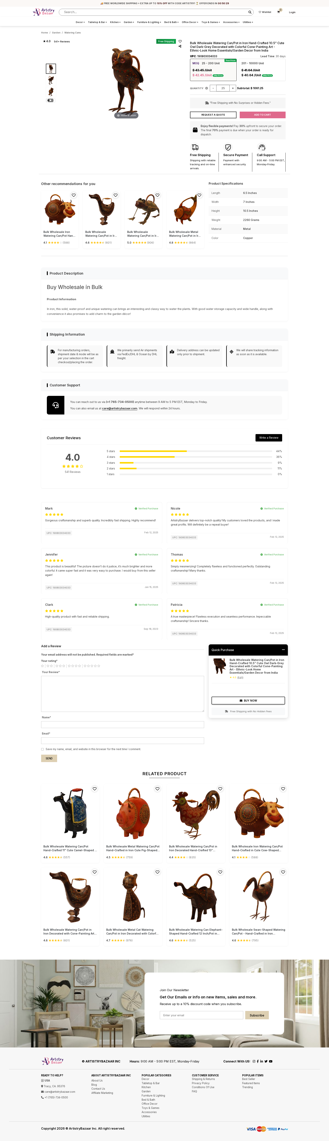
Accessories (231, 22)
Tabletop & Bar (97, 22)
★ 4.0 (46, 41)
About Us (97, 1080)
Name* (46, 717)
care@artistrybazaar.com (119, 408)
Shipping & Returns (203, 1079)
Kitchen (115, 22)
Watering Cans (72, 32)
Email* (46, 733)
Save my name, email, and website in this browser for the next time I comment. (93, 749)
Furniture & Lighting (149, 22)
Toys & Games (210, 22)
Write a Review (268, 437)
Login (292, 12)
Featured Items (251, 1083)
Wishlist (266, 12)
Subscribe (257, 1015)
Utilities (248, 22)
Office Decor (190, 22)
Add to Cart (262, 114)
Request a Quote (213, 114)
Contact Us (98, 1088)
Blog (94, 1084)
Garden (129, 22)
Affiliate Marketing (102, 1092)
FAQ (194, 1091)
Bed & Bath (171, 22)
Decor (80, 22)
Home (44, 32)
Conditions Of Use (203, 1087)
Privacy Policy (201, 1083)
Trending (247, 1087)
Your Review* (51, 672)
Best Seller (248, 1079)
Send (49, 758)
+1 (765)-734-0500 (56, 1097)
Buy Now (250, 700)
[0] (278, 12)
